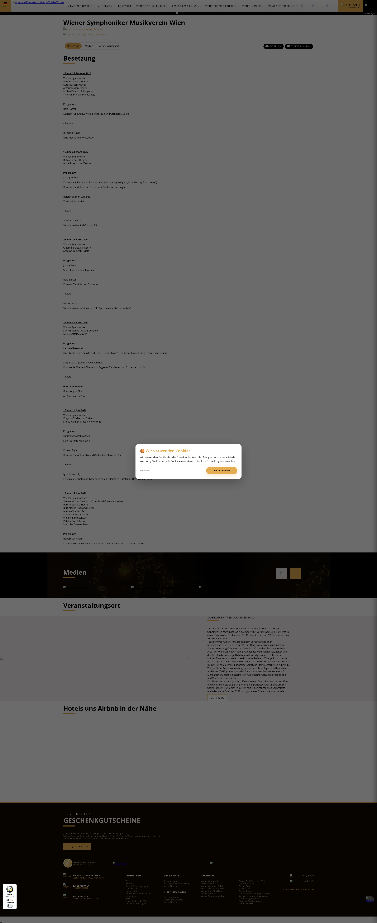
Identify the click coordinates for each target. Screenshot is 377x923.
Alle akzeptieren (221, 470)
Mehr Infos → (146, 471)
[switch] (10, 906)
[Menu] (15, 885)
